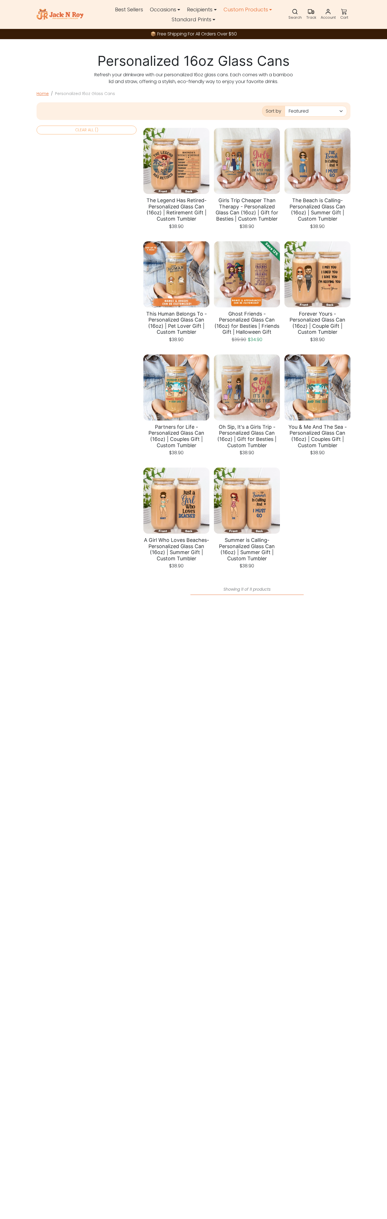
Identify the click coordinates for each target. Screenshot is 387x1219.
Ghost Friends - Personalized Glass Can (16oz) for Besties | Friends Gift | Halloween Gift (246, 323)
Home (43, 93)
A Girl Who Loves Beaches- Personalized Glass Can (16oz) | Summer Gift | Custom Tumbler (176, 549)
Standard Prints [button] (191, 19)
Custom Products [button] (246, 9)
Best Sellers (129, 9)
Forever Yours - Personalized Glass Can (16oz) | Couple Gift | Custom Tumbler (317, 323)
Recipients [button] (199, 9)
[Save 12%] (247, 304)
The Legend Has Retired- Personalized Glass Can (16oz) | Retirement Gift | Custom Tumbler (176, 209)
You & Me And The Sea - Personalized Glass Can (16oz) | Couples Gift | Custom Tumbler (317, 436)
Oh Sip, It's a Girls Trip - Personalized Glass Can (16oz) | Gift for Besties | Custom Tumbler (247, 436)
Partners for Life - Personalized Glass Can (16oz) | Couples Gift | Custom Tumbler (176, 436)
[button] (295, 14)
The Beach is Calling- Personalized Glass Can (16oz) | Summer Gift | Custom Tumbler (317, 209)
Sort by (273, 111)
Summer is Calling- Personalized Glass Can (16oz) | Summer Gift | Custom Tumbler (247, 549)
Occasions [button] (163, 9)
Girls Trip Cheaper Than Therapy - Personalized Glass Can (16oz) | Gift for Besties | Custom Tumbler (247, 209)
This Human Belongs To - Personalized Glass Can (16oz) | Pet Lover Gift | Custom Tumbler (176, 323)
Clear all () (86, 130)
